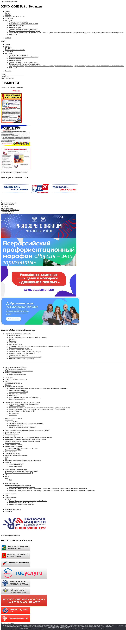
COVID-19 (8, 499)
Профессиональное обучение (13, 372)
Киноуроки (8, 381)
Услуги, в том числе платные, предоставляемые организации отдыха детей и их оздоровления (37, 409)
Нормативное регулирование (17, 390)
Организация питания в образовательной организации (25, 357)
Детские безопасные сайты (17, 399)
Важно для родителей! (15, 466)
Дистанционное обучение (12, 432)
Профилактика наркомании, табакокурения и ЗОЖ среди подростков (25, 439)
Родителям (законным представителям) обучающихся (24, 397)
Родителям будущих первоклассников (16, 469)
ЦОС (6, 478)
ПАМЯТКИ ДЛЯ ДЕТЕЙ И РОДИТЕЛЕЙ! (21, 411)
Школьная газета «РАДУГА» (13, 450)
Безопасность (9, 420)
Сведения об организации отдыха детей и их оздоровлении (22, 402)
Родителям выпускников (16, 464)
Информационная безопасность (14, 386)
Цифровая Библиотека (11, 483)
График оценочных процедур (13, 446)
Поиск (3, 76)
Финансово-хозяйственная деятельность (20, 349)
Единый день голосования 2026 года (15, 367)
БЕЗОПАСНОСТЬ (14, 421)
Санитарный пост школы (12, 453)
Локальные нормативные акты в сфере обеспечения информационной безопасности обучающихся (38, 388)
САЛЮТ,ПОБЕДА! (10, 436)
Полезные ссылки (15, 27)
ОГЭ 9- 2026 (9, 18)
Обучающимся (13, 395)
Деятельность (13, 415)
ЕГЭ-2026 (8, 15)
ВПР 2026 (8, 385)
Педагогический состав (15, 344)
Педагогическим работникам (17, 393)
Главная (7, 11)
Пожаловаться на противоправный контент (23, 24)
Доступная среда (14, 413)
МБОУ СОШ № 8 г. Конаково (22, 6)
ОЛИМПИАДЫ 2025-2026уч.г (14, 383)
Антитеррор (9, 20)
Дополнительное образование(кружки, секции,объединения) (23, 460)
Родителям (8, 462)
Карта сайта (8, 511)
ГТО (6, 459)
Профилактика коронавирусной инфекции (21, 504)
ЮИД (6, 457)
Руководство (12, 342)
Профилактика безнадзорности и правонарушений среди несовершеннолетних (28, 437)
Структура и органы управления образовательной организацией (28, 337)
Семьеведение (9, 377)
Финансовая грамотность (12, 443)
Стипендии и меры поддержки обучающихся (22, 353)
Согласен (121, 625)
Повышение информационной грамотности (18, 485)
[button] (63, 41)
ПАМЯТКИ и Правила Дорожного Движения (22, 427)
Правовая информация (16, 25)
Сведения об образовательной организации (18, 333)
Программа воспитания (12, 434)
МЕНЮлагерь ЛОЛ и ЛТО (17, 406)
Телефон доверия (10, 508)
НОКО (7, 476)
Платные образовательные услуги (19, 348)
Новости (8, 13)
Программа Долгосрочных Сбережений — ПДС (19, 473)
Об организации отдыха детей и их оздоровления (23, 404)
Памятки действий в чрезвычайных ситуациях (24, 31)
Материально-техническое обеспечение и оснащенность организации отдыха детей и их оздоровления (39, 407)
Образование (12, 341)
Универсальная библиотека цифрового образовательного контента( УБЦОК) (27, 430)
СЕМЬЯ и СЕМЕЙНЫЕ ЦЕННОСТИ (16, 379)
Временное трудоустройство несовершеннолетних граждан (22, 441)
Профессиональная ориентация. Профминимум (19, 371)
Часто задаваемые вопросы (13, 509)
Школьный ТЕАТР (10, 451)
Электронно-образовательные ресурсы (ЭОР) (22, 487)
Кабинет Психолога (10, 494)
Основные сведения (14, 335)
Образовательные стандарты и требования (21, 358)
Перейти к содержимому (9, 1)
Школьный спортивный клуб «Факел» (16, 455)
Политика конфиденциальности (10, 535)
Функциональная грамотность (14, 444)
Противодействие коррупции (13, 418)
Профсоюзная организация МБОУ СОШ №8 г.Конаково (21, 471)
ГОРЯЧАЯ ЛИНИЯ (10, 497)
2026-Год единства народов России (15, 369)
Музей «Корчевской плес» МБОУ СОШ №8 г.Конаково (21, 448)
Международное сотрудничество (18, 355)
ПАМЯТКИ (13, 34)
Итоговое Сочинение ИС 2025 (15, 16)
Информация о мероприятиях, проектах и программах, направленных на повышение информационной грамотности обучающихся (48, 488)
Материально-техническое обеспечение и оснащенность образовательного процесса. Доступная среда (39, 346)
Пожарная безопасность (16, 425)
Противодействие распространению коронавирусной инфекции (28, 501)
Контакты (8, 38)
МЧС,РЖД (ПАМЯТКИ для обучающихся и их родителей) (26, 423)
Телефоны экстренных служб (18, 22)
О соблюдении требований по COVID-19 (21, 502)
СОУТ (6, 474)
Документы (12, 339)
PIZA (6, 495)
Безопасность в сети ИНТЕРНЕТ (18, 392)
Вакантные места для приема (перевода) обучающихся (25, 351)
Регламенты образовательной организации (23, 29)
